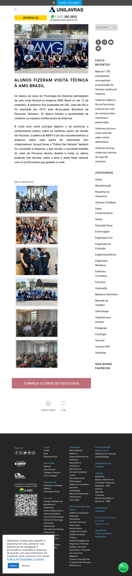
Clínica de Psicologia (53, 520)
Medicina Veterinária (106, 294)
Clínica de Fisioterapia (54, 517)
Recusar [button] (26, 565)
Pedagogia (101, 328)
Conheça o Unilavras (53, 485)
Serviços (99, 340)
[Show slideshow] (23, 182)
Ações (98, 179)
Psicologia (100, 334)
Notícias (47, 466)
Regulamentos (50, 457)
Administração (103, 185)
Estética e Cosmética (79, 484)
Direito (98, 219)
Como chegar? (50, 476)
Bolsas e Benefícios (104, 480)
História (47, 488)
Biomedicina (75, 469)
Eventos (98, 489)
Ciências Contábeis (105, 202)
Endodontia (74, 519)
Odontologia (101, 311)
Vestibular (100, 352)
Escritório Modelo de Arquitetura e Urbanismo (53, 504)
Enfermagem (102, 231)
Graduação (101, 288)
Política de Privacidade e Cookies (25, 559)
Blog (46, 453)
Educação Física (103, 225)
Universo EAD (102, 346)
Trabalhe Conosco (52, 473)
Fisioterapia (74, 491)
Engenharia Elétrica (105, 254)
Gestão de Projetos (78, 531)
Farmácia (100, 282)
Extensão (99, 492)
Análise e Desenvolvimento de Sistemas (78, 456)
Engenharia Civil (103, 237)
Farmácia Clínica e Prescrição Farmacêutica (77, 525)
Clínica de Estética (52, 514)
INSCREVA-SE (30, 17)
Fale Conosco (50, 469)
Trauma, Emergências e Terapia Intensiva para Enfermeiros (80, 562)
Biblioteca (99, 476)
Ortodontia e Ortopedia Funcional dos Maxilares (79, 553)
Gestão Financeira (77, 547)
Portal (46, 450)
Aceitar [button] (13, 565)
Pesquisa (99, 495)
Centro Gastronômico (53, 511)
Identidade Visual (51, 492)
